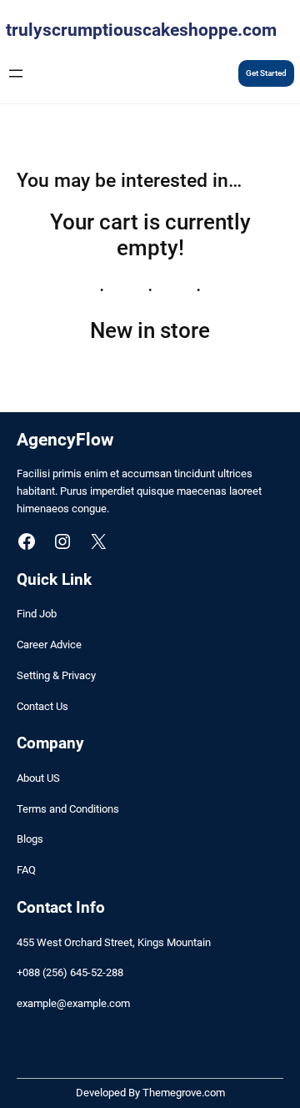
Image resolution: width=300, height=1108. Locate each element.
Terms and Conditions (68, 809)
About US (38, 778)
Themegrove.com (183, 1092)
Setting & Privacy (56, 675)
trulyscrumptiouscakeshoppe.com (141, 30)
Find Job (37, 613)
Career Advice (49, 644)
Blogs (30, 839)
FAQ (26, 870)
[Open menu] (16, 73)
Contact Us (42, 706)
